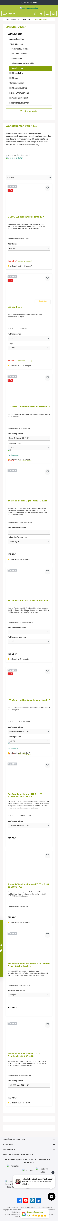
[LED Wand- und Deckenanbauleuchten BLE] (29, 683)
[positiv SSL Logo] (43, 1170)
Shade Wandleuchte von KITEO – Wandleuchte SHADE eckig (24, 1055)
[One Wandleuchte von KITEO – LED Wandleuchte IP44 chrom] (29, 777)
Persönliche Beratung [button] (14, 1139)
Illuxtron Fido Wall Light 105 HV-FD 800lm (27, 501)
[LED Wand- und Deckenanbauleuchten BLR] (29, 389)
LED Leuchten (15, 33)
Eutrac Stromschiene (19, 93)
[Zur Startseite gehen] (29, 8)
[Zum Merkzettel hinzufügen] (47, 188)
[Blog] (32, 1200)
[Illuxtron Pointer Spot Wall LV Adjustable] (29, 583)
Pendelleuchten (17, 59)
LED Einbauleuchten (19, 54)
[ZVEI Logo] (27, 1170)
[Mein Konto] (47, 13)
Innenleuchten (16, 44)
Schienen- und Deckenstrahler (23, 63)
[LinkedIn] (38, 1200)
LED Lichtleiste (15, 307)
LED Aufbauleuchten (18, 98)
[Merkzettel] (41, 13)
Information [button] (9, 1150)
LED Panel (13, 78)
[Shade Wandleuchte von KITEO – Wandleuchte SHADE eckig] (29, 1036)
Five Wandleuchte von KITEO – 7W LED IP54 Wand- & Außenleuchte (29, 964)
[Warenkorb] (53, 13)
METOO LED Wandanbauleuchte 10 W (26, 217)
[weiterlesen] (29, 163)
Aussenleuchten (16, 39)
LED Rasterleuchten (18, 88)
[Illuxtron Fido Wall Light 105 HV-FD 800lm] (29, 483)
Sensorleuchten (16, 83)
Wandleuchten (17, 68)
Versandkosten (46, 1207)
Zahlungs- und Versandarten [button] (18, 1155)
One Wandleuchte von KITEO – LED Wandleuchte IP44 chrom (25, 795)
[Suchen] (35, 13)
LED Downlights (16, 73)
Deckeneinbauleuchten (20, 49)
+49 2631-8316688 (30, 3)
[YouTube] (26, 1200)
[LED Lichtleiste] (29, 289)
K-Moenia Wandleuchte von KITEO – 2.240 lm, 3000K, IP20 (28, 885)
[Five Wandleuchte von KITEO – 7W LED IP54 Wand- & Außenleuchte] (29, 946)
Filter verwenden (30, 111)
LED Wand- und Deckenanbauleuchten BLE (29, 700)
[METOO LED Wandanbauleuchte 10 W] (29, 199)
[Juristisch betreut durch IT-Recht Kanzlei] (12, 1184)
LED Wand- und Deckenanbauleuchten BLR (29, 407)
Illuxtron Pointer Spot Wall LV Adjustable (28, 600)
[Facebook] (19, 1200)
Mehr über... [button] (9, 1144)
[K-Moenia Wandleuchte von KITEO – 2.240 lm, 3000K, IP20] (29, 867)
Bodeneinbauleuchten (19, 103)
